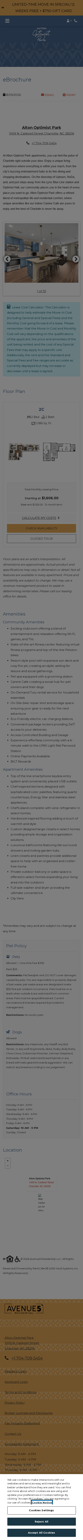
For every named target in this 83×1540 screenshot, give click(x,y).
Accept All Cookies (41, 1532)
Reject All (41, 1521)
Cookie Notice (42, 1502)
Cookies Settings (41, 1510)
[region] (41, 1507)
